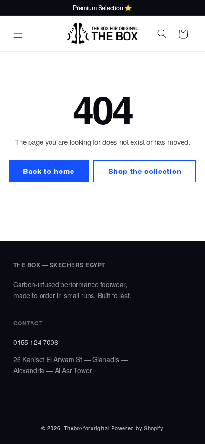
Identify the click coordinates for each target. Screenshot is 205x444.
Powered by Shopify (137, 428)
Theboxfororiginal (87, 428)
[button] (18, 33)
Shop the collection (145, 171)
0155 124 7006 (35, 342)
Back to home (48, 171)
